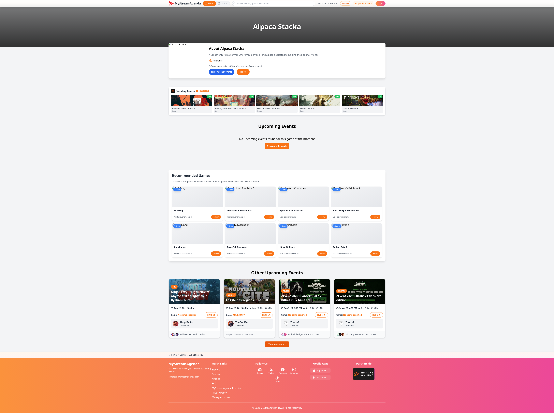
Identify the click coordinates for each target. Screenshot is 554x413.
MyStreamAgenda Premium (227, 388)
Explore (322, 3)
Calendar (333, 3)
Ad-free (345, 3)
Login (380, 3)
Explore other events (221, 71)
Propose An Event (363, 3)
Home (174, 354)
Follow (243, 71)
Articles (216, 378)
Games (183, 354)
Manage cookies (221, 397)
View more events (277, 344)
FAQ (214, 383)
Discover (216, 374)
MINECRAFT (239, 315)
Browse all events (277, 146)
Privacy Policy (219, 392)
